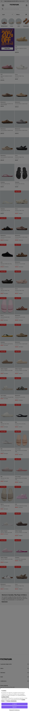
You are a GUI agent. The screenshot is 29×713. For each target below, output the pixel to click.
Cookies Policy (5, 696)
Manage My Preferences (14, 709)
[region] (14, 700)
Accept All (14, 704)
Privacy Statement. (12, 700)
